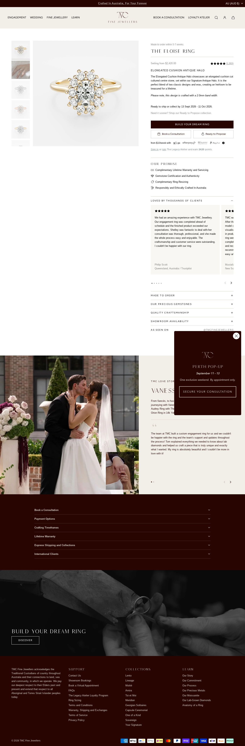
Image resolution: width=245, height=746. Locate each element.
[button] (154, 283)
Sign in (155, 149)
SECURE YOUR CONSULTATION (207, 391)
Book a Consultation (173, 133)
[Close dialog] (236, 336)
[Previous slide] (38, 93)
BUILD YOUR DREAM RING (192, 124)
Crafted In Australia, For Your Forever (122, 3)
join (164, 149)
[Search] (216, 17)
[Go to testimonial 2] (153, 481)
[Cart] (233, 17)
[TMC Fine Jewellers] (122, 17)
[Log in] (224, 17)
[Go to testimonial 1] (151, 481)
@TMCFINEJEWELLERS (218, 330)
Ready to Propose (216, 133)
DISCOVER (25, 640)
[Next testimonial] (230, 482)
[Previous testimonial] (224, 482)
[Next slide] (133, 93)
